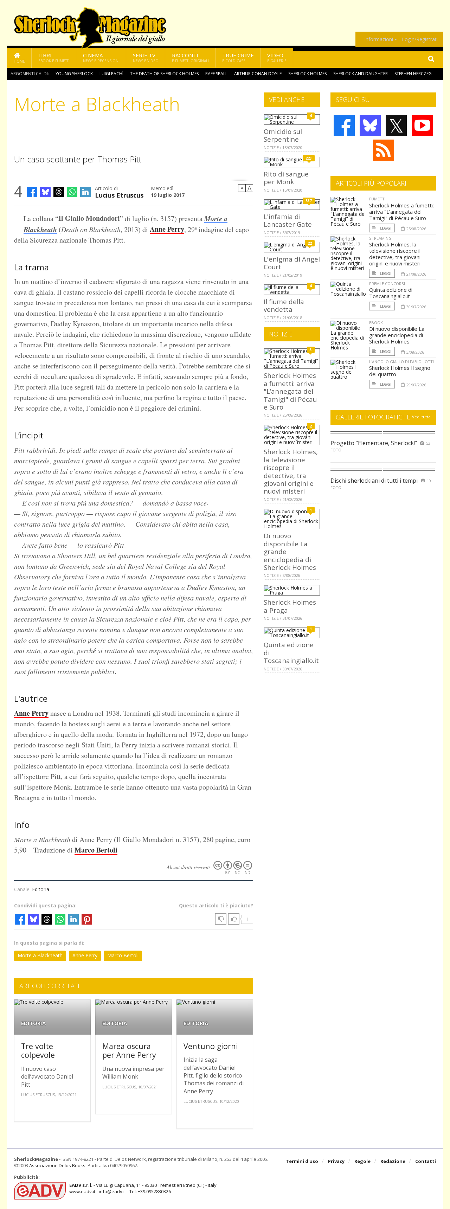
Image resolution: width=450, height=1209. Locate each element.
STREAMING (380, 238)
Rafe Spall (216, 74)
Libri (54, 57)
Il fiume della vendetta (284, 305)
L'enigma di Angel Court (292, 263)
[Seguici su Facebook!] (344, 125)
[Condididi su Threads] (59, 192)
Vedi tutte (421, 416)
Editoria (40, 889)
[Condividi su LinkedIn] (85, 192)
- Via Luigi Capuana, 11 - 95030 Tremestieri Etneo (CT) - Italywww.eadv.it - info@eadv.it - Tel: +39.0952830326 (143, 1188)
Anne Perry (167, 229)
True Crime (238, 57)
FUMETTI (377, 199)
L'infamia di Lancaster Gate (288, 220)
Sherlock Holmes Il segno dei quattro (399, 371)
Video (277, 57)
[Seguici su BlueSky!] (370, 125)
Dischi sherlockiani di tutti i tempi (374, 480)
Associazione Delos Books (57, 1165)
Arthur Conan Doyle (258, 74)
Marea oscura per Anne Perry (129, 1050)
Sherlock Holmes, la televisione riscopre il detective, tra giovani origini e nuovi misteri (291, 471)
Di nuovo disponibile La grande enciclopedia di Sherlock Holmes (396, 335)
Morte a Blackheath (40, 955)
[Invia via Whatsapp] (72, 192)
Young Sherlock (74, 74)
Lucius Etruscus (119, 194)
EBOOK (376, 322)
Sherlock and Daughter (360, 74)
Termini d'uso (302, 1161)
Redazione (392, 1161)
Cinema (101, 57)
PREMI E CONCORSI (387, 283)
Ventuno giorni (211, 1046)
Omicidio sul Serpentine (283, 135)
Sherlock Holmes (307, 74)
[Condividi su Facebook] (32, 192)
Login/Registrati (420, 39)
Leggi (385, 228)
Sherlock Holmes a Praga (290, 606)
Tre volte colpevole (38, 1050)
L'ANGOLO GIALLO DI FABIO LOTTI (401, 362)
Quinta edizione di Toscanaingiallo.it (390, 293)
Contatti (425, 1161)
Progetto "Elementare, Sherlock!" (373, 443)
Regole (362, 1161)
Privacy (336, 1161)
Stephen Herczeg (413, 74)
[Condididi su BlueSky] (45, 192)
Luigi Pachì (111, 74)
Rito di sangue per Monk (286, 177)
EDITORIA (33, 1023)
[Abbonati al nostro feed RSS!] (384, 150)
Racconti (190, 57)
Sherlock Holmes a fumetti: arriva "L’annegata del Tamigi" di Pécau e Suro (290, 391)
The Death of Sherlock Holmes (164, 74)
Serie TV (146, 57)
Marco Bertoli (96, 850)
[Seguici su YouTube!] (422, 125)
